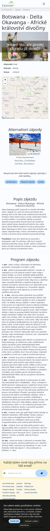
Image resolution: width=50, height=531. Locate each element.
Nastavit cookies (31, 521)
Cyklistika (19, 486)
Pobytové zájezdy (27, 182)
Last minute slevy (8, 483)
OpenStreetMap (6, 118)
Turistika (19, 489)
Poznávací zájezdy (8, 493)
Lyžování (19, 483)
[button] (5, 80)
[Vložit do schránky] (11, 152)
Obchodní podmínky (9, 496)
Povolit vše (14, 521)
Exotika (41, 182)
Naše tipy (27, 483)
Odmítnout (24, 525)
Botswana (12, 182)
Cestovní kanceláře (30, 493)
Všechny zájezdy (29, 489)
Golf (17, 493)
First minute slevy (8, 486)
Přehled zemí (28, 486)
